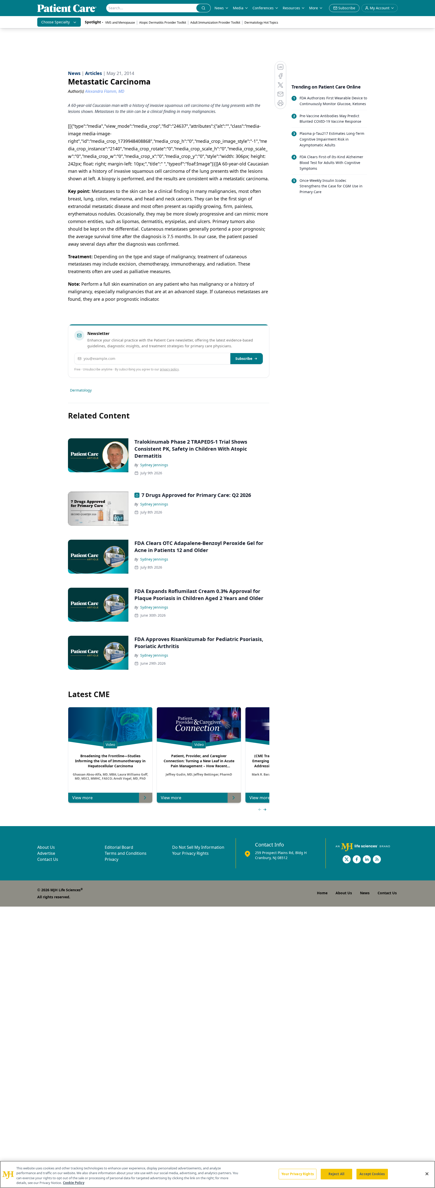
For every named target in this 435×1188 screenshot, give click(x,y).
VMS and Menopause (120, 22)
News (219, 8)
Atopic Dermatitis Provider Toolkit (162, 22)
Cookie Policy (73, 1182)
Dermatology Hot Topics (261, 22)
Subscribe (243, 358)
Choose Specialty (55, 22)
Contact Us (47, 859)
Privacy (111, 859)
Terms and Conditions (126, 853)
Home (322, 892)
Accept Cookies (372, 1174)
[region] (217, 1174)
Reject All (336, 1174)
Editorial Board (119, 847)
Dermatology (81, 390)
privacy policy (169, 369)
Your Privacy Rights (190, 853)
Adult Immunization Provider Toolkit (215, 22)
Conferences (263, 8)
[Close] (426, 1173)
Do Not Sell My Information (198, 847)
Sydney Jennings (154, 464)
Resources (291, 8)
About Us (46, 847)
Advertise (46, 853)
